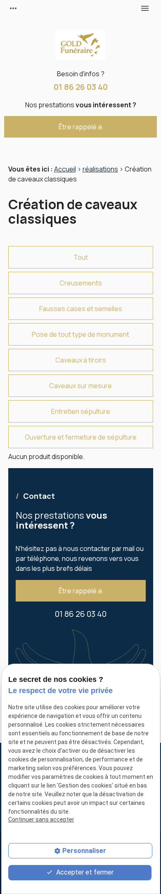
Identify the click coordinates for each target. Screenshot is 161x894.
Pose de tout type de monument (80, 334)
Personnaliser (84, 851)
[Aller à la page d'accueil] (80, 46)
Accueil (65, 169)
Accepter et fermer (84, 872)
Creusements (80, 283)
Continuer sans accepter (41, 819)
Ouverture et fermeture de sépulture (81, 437)
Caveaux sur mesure (80, 385)
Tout (80, 257)
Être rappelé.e (80, 126)
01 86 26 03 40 (81, 86)
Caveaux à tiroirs (80, 360)
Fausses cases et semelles (80, 308)
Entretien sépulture (80, 411)
